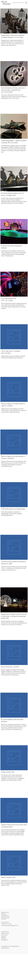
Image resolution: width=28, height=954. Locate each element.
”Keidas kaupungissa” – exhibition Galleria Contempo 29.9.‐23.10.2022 (13, 141)
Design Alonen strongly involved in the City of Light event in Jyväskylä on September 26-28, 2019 (14, 616)
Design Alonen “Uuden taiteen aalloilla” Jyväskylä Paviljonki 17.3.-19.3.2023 (12, 36)
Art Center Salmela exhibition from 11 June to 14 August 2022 (12, 194)
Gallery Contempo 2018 (8, 877)
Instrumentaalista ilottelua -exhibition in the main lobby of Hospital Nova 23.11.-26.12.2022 (13, 90)
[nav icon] (26, 2)
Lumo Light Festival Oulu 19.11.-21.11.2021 (8, 299)
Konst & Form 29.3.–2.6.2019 (10, 667)
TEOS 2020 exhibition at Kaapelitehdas (13, 509)
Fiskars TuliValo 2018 (7, 772)
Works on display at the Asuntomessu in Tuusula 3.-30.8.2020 (13, 457)
